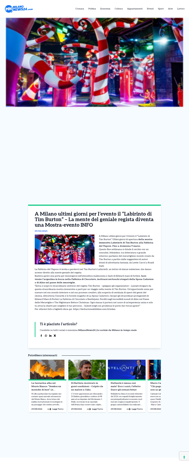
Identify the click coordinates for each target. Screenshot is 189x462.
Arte (170, 8)
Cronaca (79, 8)
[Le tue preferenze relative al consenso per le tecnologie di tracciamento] (184, 457)
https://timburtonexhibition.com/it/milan (94, 309)
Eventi (150, 8)
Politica (92, 8)
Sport (161, 8)
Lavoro (181, 8)
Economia (105, 8)
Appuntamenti (135, 8)
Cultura (119, 8)
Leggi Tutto (58, 409)
